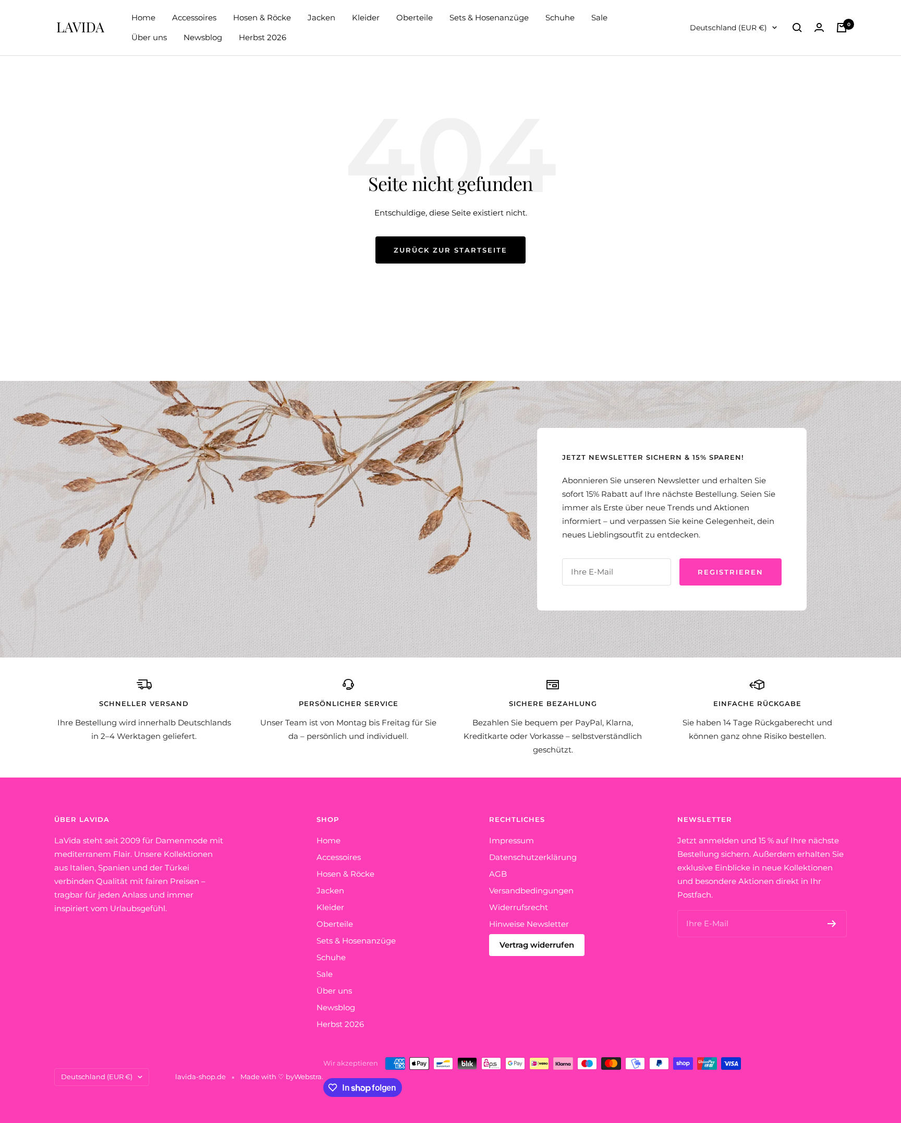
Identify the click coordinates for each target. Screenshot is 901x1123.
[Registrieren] (831, 923)
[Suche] (797, 27)
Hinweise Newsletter (529, 924)
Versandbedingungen (531, 890)
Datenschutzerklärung (533, 857)
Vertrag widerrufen (537, 945)
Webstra (308, 1076)
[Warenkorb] (841, 27)
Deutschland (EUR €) (728, 27)
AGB (498, 874)
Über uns (149, 37)
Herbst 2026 (262, 37)
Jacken (321, 17)
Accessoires (194, 17)
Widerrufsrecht (518, 907)
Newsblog (203, 37)
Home (143, 17)
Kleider (366, 17)
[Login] (819, 27)
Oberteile (414, 17)
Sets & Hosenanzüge (489, 17)
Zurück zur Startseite (450, 250)
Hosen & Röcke (262, 17)
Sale (599, 17)
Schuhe (560, 17)
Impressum (511, 840)
